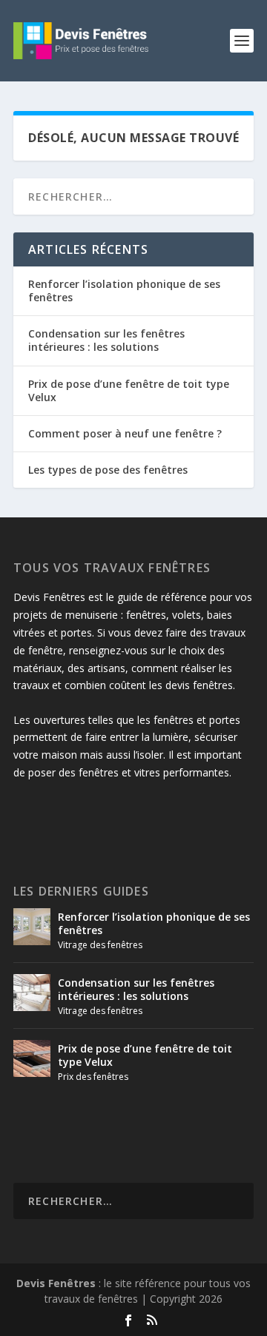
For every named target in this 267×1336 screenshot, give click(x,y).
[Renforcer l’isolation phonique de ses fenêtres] (31, 926)
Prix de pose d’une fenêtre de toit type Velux (128, 390)
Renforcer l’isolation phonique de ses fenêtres (124, 290)
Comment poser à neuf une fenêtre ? (125, 433)
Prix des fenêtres (93, 1076)
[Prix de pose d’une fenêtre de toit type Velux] (31, 1058)
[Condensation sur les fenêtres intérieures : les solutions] (31, 992)
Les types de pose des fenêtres (108, 470)
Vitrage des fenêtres (100, 945)
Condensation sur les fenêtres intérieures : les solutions (106, 340)
